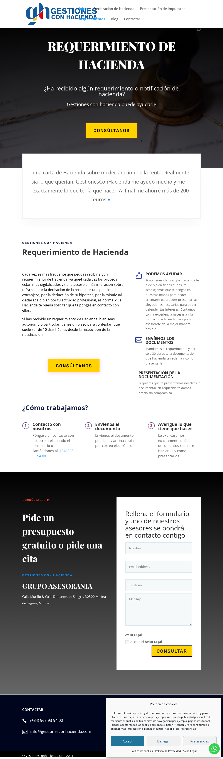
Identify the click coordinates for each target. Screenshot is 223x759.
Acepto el (146, 642)
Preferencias (199, 741)
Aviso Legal (190, 751)
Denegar (163, 741)
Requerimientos (92, 19)
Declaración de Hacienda (113, 9)
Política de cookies (142, 751)
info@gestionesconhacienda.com (60, 731)
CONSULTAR (172, 651)
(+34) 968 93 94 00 (46, 720)
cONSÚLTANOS (34, 500)
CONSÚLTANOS (111, 130)
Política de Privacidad (168, 751)
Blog (114, 19)
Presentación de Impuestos (162, 9)
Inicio (83, 9)
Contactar (132, 19)
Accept (127, 741)
